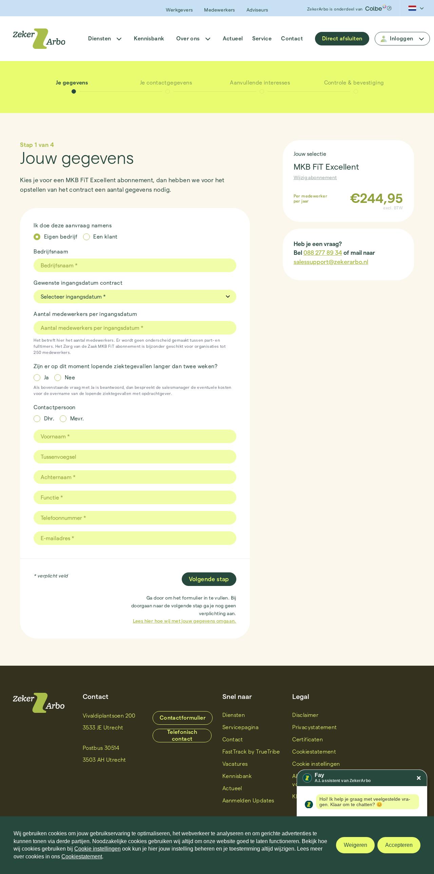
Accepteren (399, 845)
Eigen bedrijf (61, 237)
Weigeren (355, 845)
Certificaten (307, 739)
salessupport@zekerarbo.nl (331, 262)
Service (262, 38)
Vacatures (235, 764)
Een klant (105, 237)
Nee (70, 377)
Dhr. (49, 418)
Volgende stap (209, 579)
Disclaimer (305, 715)
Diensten (99, 38)
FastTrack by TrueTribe (251, 752)
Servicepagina (240, 727)
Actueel (233, 38)
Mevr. (77, 418)
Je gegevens (72, 83)
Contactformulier (182, 718)
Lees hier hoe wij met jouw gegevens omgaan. (184, 621)
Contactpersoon (55, 407)
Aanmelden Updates (248, 800)
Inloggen (401, 38)
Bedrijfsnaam (51, 251)
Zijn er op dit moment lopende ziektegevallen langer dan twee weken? (125, 366)
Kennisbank (149, 38)
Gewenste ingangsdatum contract (78, 283)
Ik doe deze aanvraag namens (73, 225)
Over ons (187, 38)
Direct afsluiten (342, 38)
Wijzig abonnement (315, 177)
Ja (46, 377)
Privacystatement (314, 727)
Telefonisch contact (182, 735)
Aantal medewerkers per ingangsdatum (85, 314)
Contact (292, 38)
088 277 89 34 (322, 252)
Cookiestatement (314, 752)
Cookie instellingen (97, 849)
